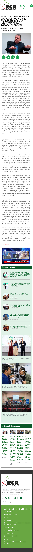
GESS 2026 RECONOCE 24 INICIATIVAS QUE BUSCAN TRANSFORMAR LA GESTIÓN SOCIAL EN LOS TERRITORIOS (20, 305)
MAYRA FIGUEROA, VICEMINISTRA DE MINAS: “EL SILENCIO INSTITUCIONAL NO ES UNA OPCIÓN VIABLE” (20, 284)
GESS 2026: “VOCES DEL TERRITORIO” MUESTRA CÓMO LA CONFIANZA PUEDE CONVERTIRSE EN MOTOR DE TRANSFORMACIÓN (19, 295)
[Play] (16, 256)
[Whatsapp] (15, 498)
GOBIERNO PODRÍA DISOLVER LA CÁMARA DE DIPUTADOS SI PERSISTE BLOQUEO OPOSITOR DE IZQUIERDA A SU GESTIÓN (20, 326)
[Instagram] (9, 498)
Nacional (12, 30)
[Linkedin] (18, 498)
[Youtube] (12, 498)
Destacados (5, 30)
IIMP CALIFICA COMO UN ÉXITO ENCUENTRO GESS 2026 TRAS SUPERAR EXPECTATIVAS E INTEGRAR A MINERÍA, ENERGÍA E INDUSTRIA (16, 358)
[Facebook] (3, 498)
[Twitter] (6, 498)
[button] (4, 57)
